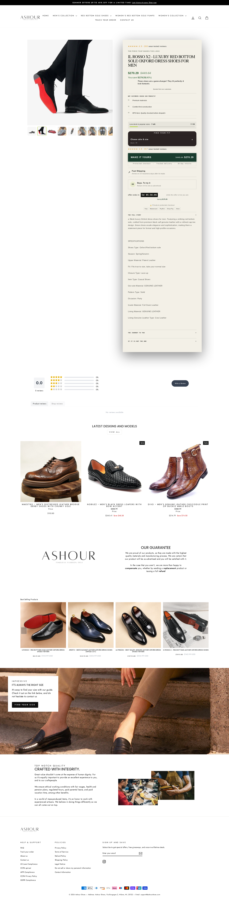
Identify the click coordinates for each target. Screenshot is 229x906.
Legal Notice (60, 864)
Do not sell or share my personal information (73, 868)
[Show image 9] (112, 131)
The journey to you (162, 332)
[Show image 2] (41, 131)
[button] (205, 630)
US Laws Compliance (28, 864)
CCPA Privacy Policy (28, 876)
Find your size (25, 705)
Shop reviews (57, 403)
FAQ (22, 847)
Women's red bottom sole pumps (135, 15)
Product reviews (39, 403)
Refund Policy (60, 856)
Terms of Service (61, 851)
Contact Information (63, 872)
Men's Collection (64, 15)
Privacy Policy (60, 847)
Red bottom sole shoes (95, 15)
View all (114, 432)
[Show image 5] (72, 131)
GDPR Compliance (28, 880)
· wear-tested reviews (152, 46)
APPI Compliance (27, 872)
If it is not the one (162, 341)
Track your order (105, 20)
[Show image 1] (31, 131)
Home (46, 15)
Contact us (127, 20)
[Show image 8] (102, 131)
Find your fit (162, 133)
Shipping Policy (61, 860)
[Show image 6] (82, 131)
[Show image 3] (51, 131)
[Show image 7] (92, 131)
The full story (162, 215)
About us (23, 856)
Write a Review (180, 383)
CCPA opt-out (25, 868)
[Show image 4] (62, 131)
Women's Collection (171, 15)
